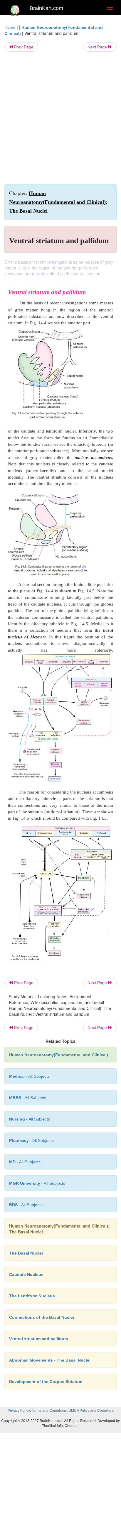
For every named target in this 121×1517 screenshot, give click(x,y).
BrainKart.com (46, 8)
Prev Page (23, 47)
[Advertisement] (60, 117)
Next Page (98, 47)
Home (10, 27)
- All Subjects (25, 1162)
